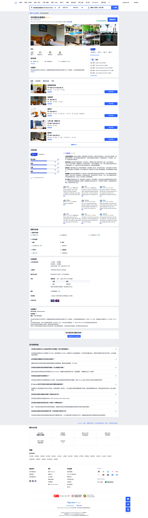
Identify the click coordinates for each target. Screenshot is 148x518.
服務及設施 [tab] (46, 81)
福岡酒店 (92, 456)
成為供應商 (69, 484)
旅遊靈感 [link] (103, 2)
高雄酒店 (56, 459)
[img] (47, 35)
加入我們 (50, 476)
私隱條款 (50, 481)
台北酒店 (59, 456)
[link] (126, 2)
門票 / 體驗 (46, 2)
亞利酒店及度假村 (38, 17)
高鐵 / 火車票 (28, 2)
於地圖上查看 (93, 75)
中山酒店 (103, 456)
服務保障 (31, 474)
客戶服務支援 (32, 471)
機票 (20, 2)
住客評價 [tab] (37, 81)
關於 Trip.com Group (53, 484)
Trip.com (80, 423)
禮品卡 (62, 2)
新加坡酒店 (49, 459)
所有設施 (33, 63)
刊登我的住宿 (70, 479)
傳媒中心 (50, 474)
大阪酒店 (76, 456)
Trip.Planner (95, 2)
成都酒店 (38, 459)
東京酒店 (48, 456)
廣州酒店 (53, 456)
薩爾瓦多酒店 (90, 423)
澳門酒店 (81, 456)
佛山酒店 (109, 456)
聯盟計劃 (69, 476)
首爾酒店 (87, 456)
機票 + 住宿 (54, 2)
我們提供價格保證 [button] (102, 20)
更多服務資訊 (32, 476)
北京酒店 (98, 456)
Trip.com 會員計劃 (71, 474)
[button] (109, 2)
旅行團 (87, 2)
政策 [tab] (52, 81)
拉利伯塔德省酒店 (99, 423)
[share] (128, 504)
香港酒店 (37, 456)
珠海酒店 (42, 456)
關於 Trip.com (51, 471)
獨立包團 (80, 2)
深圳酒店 (31, 456)
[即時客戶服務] (128, 509)
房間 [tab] (32, 81)
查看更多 (33, 71)
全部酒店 (69, 481)
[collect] (128, 499)
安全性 (68, 487)
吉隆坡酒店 (32, 459)
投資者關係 (69, 471)
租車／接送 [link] (37, 2)
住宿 (15, 2)
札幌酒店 (43, 459)
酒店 (84, 423)
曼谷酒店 (70, 456)
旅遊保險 (73, 2)
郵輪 (67, 2)
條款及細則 (51, 479)
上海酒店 (65, 456)
